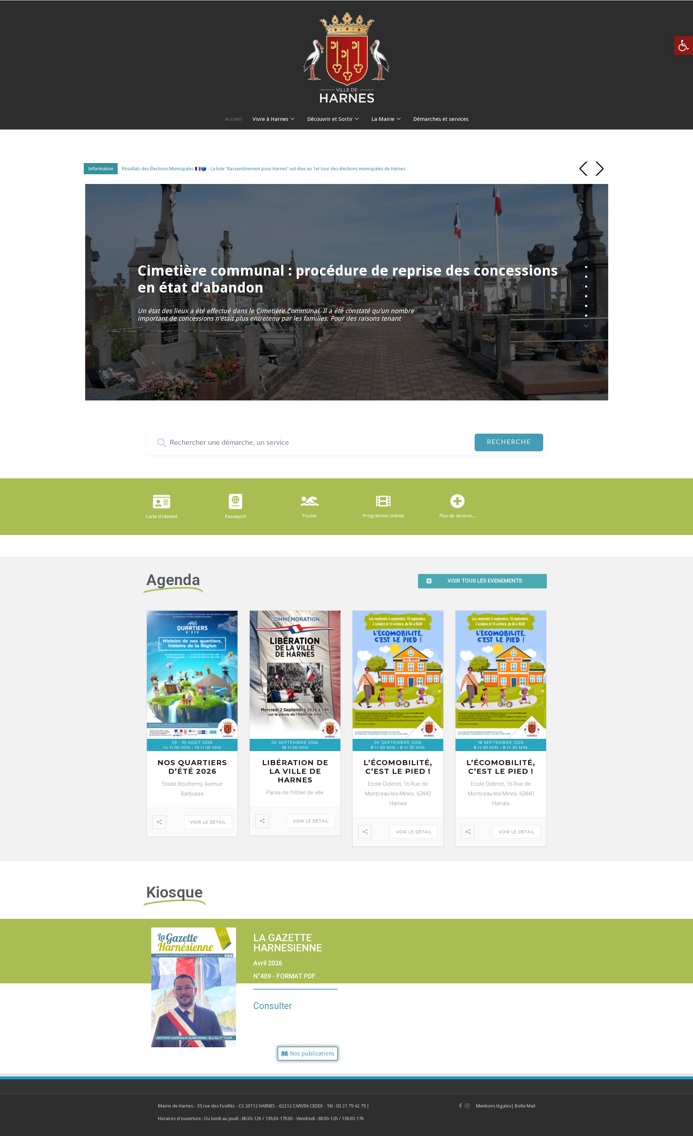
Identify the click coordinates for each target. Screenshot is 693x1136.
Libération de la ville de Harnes (295, 771)
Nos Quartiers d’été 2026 (192, 767)
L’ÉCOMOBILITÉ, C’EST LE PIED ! (397, 767)
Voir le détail (208, 822)
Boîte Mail (525, 1106)
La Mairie (383, 119)
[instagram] (467, 1105)
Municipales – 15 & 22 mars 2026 (282, 279)
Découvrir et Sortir (330, 119)
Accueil (233, 119)
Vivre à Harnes (270, 119)
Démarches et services (440, 119)
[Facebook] (460, 1105)
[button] (683, 45)
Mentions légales (493, 1106)
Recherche (509, 442)
